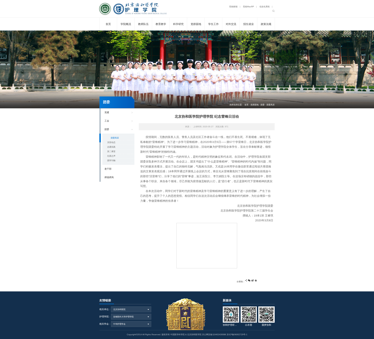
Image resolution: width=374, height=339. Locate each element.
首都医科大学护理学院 (123, 316)
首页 (246, 105)
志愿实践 (111, 147)
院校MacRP (248, 6)
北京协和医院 (119, 309)
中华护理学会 (119, 324)
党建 (106, 112)
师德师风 (109, 177)
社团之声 (111, 156)
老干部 (107, 169)
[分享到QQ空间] (256, 280)
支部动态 (111, 142)
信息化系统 (264, 6)
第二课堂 (111, 151)
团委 (262, 105)
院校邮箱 (233, 6)
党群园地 (254, 105)
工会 (106, 121)
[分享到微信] (249, 280)
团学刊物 (111, 160)
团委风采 (115, 138)
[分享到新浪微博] (252, 280)
